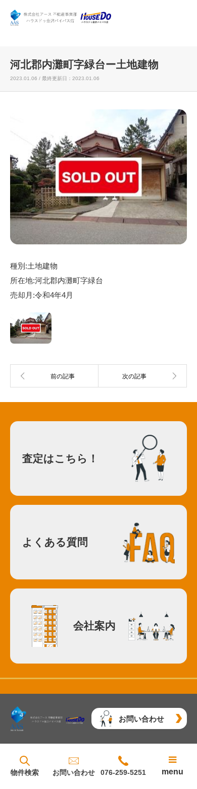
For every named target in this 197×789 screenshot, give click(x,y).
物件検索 (25, 772)
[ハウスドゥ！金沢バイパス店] (60, 18)
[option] (98, 176)
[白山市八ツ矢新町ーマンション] (142, 375)
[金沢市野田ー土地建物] (54, 375)
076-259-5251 (123, 772)
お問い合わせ (74, 772)
